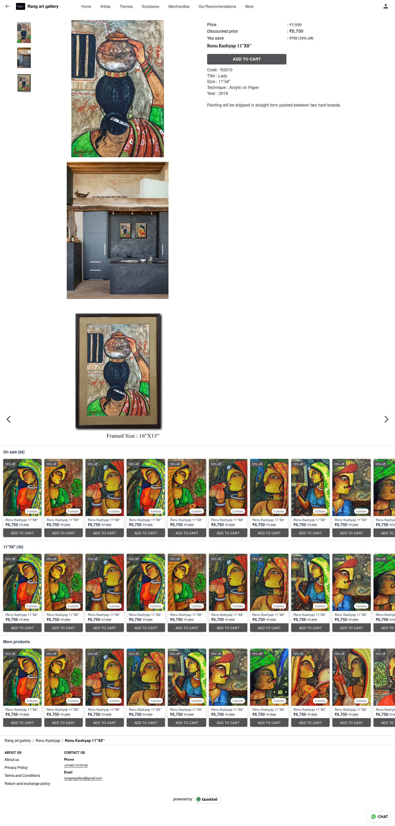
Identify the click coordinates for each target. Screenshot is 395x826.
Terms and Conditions (22, 775)
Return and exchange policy (27, 783)
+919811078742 (76, 765)
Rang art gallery (43, 6)
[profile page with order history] (385, 6)
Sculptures (150, 6)
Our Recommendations (217, 6)
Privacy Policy (16, 767)
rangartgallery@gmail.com (83, 778)
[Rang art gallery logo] (20, 6)
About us (12, 759)
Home (86, 6)
